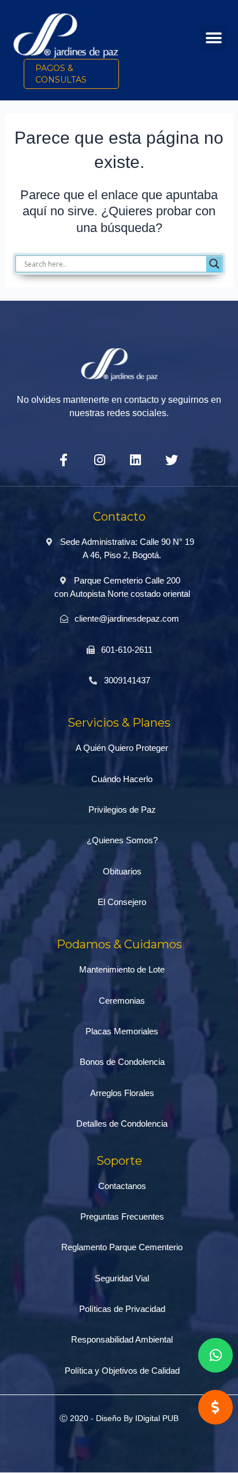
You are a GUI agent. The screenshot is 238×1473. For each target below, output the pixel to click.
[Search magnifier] (214, 264)
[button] (213, 38)
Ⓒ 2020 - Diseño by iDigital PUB (119, 1418)
